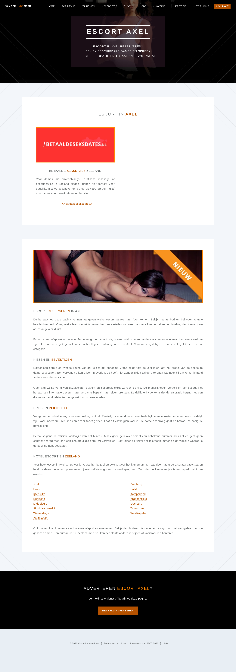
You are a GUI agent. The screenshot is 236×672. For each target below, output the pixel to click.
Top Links (202, 6)
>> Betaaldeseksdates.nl (77, 203)
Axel (36, 484)
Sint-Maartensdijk (44, 508)
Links (165, 643)
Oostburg (136, 503)
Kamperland (138, 494)
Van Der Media (18, 6)
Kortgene (39, 498)
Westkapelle (138, 513)
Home (51, 6)
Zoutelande (40, 518)
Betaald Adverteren (118, 611)
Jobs (143, 6)
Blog (127, 6)
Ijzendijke (39, 494)
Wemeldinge (41, 513)
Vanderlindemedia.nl (88, 643)
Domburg (136, 484)
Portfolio (69, 6)
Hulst (133, 489)
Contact (222, 6)
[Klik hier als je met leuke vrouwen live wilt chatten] (118, 276)
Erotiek (180, 6)
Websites (110, 6)
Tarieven (88, 6)
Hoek (36, 489)
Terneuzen (137, 508)
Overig (161, 6)
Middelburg (40, 503)
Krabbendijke (138, 498)
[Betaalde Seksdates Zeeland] (75, 144)
